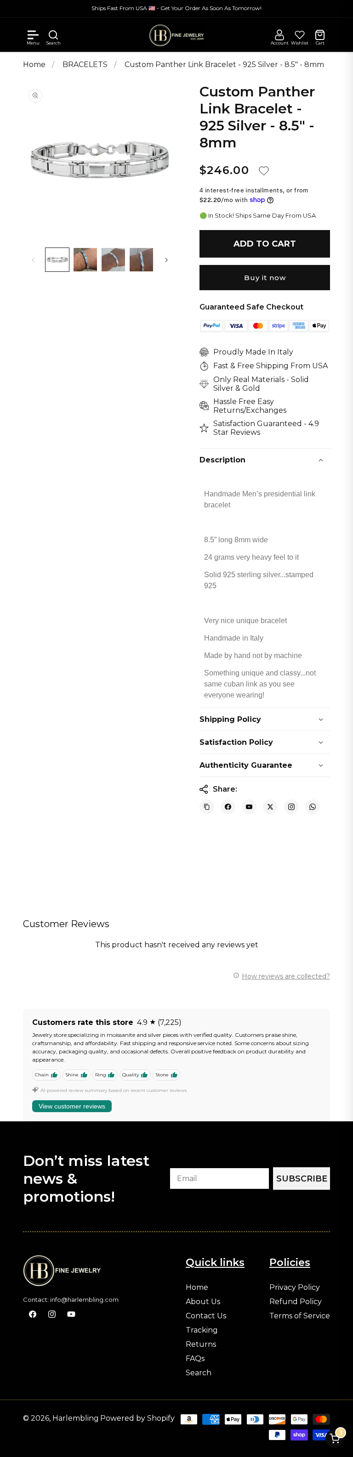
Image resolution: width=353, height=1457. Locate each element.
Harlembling (75, 1418)
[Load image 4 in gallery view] (141, 259)
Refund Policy (295, 1301)
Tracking (202, 1330)
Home (34, 64)
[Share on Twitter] (270, 806)
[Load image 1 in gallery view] (57, 259)
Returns (201, 1344)
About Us (203, 1301)
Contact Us (206, 1316)
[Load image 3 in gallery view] (113, 259)
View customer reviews (72, 1106)
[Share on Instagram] (291, 806)
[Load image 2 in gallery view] (85, 259)
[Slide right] (166, 260)
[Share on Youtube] (249, 806)
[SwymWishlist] (300, 35)
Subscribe (301, 1179)
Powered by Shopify (137, 1418)
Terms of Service (299, 1316)
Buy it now (265, 277)
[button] (33, 35)
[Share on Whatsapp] (312, 806)
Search (198, 1373)
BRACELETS (86, 64)
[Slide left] (33, 260)
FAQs (195, 1358)
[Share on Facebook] (228, 806)
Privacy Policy (294, 1287)
